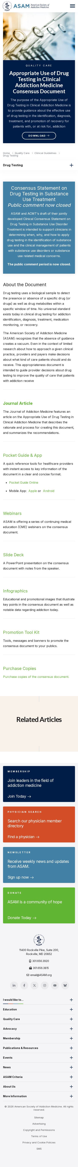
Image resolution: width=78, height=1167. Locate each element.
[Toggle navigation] (72, 6)
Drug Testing (10, 155)
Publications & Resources (20, 1048)
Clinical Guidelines (45, 153)
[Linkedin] (14, 985)
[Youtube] (55, 985)
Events (7, 1057)
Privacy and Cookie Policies (39, 1142)
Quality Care (22, 153)
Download (37, 135)
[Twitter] (34, 985)
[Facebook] (24, 985)
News (7, 1067)
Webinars (12, 513)
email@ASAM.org (41, 975)
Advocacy (10, 1028)
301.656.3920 (40, 961)
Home (7, 153)
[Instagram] (45, 985)
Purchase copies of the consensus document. (36, 677)
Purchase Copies (19, 668)
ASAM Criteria (13, 1076)
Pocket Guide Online (23, 482)
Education (10, 1009)
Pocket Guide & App (22, 455)
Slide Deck (13, 554)
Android (48, 491)
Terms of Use (39, 1136)
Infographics (15, 590)
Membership (11, 1038)
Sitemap (39, 1117)
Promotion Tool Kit (21, 632)
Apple (32, 491)
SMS (39, 1148)
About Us (9, 1086)
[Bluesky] (65, 985)
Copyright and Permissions (39, 1129)
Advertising (39, 1123)
